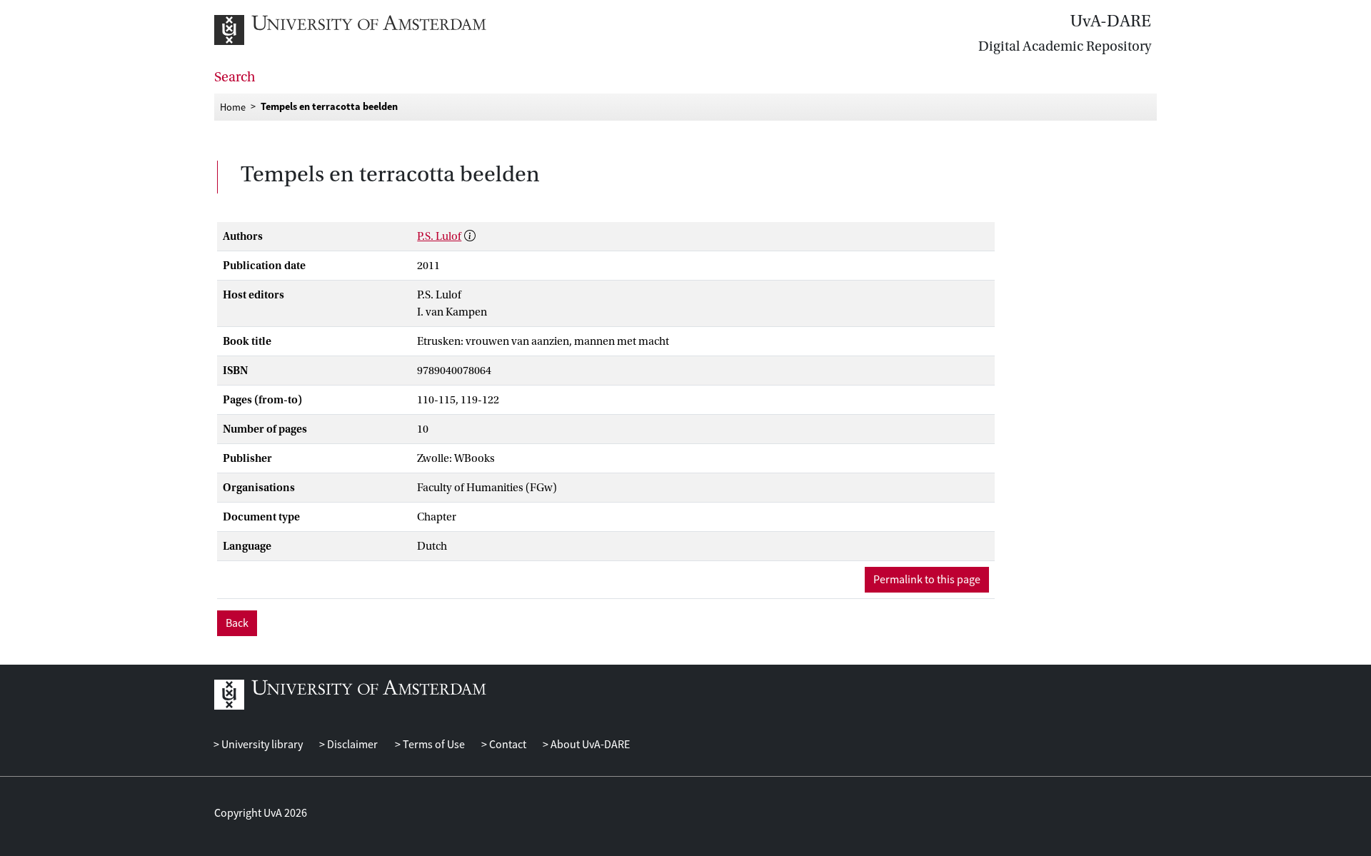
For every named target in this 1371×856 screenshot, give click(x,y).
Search (235, 77)
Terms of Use (432, 744)
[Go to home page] (366, 30)
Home (233, 106)
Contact (506, 744)
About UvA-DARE (589, 744)
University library (261, 744)
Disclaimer (351, 744)
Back (237, 623)
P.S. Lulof (439, 236)
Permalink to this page (926, 580)
